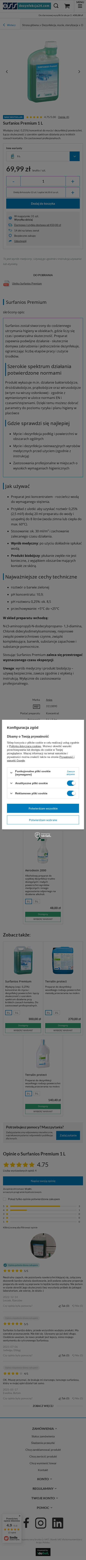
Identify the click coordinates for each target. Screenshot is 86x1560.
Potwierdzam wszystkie (43, 808)
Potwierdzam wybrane (43, 819)
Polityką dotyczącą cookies (25, 746)
